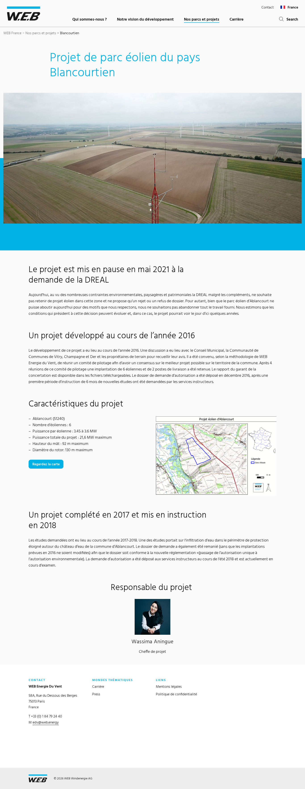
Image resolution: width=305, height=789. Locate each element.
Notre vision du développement (145, 19)
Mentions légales (169, 686)
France (292, 7)
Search (291, 19)
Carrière (237, 19)
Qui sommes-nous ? (89, 19)
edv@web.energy (46, 722)
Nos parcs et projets (201, 19)
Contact (267, 7)
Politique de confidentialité (176, 694)
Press (96, 694)
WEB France (12, 33)
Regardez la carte (46, 464)
